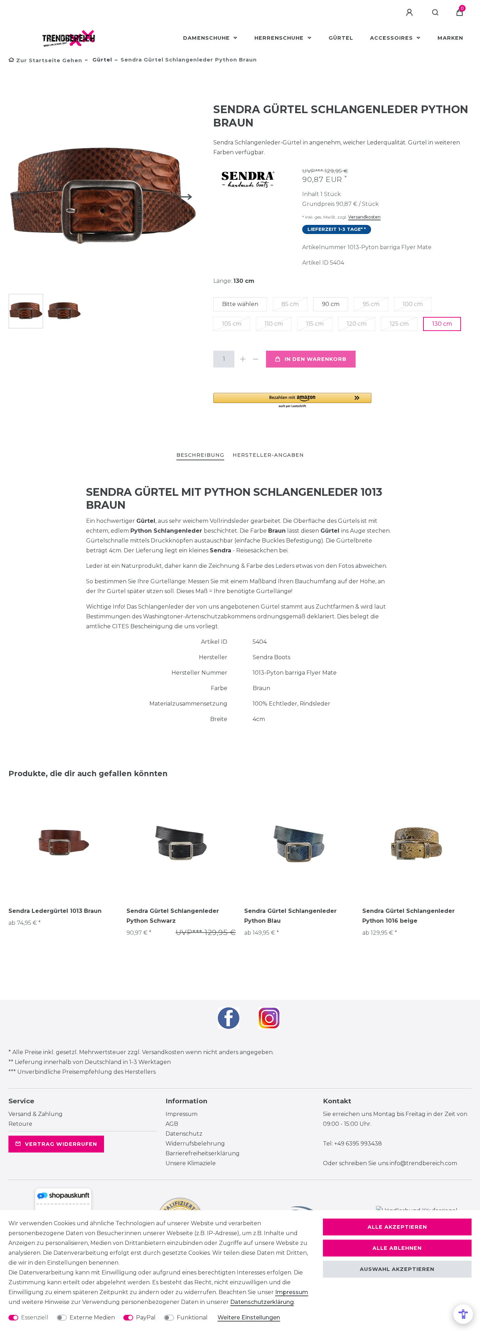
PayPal (146, 1317)
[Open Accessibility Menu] (463, 1314)
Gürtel (341, 38)
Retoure (20, 1124)
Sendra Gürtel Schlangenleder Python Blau (290, 916)
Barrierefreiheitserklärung (203, 1153)
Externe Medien (92, 1317)
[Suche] (435, 12)
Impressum (181, 1114)
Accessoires (392, 38)
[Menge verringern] (255, 359)
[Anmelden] (410, 12)
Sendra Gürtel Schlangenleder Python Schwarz (173, 916)
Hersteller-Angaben (268, 455)
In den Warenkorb (315, 359)
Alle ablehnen (397, 1248)
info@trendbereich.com (423, 1163)
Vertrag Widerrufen (61, 1144)
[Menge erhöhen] (242, 359)
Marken (450, 38)
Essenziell (34, 1317)
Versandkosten (364, 217)
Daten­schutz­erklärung (262, 1302)
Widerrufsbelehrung (195, 1143)
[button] (292, 401)
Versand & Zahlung (35, 1114)
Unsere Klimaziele (191, 1163)
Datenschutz (184, 1133)
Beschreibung (200, 455)
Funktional (192, 1317)
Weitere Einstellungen (249, 1317)
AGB (172, 1124)
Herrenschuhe (279, 38)
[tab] (200, 455)
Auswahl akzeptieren (397, 1269)
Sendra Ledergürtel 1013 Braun (55, 911)
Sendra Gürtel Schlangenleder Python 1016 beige (408, 916)
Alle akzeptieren (397, 1227)
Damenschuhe (207, 38)
